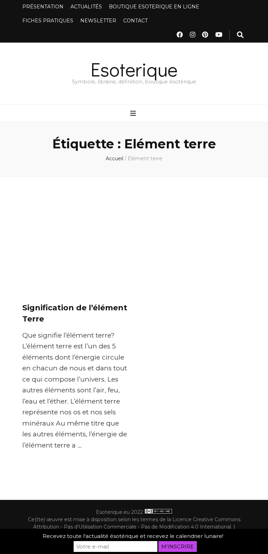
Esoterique (134, 69)
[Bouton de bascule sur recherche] (240, 35)
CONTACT (135, 20)
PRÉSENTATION (43, 6)
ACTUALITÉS (86, 6)
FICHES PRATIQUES (47, 20)
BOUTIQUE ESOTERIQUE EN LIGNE (154, 6)
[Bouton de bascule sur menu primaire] (134, 113)
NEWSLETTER (98, 20)
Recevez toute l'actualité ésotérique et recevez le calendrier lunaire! (133, 536)
